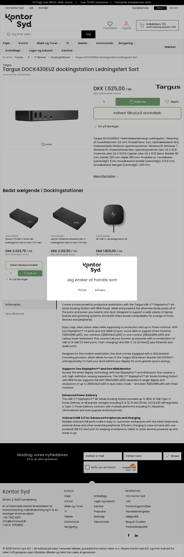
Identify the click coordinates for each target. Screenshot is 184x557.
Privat (82, 290)
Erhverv (100, 290)
